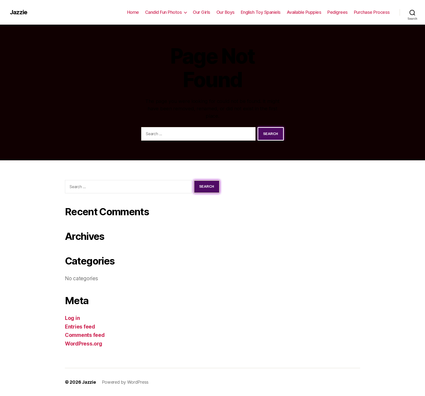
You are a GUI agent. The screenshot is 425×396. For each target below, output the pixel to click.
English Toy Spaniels (261, 12)
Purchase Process (372, 12)
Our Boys (225, 12)
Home (133, 12)
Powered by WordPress (125, 382)
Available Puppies (304, 12)
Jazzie (18, 12)
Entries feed (80, 327)
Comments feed (85, 335)
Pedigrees (337, 12)
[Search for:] (197, 134)
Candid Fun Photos (163, 12)
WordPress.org (83, 344)
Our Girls (201, 12)
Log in (72, 318)
